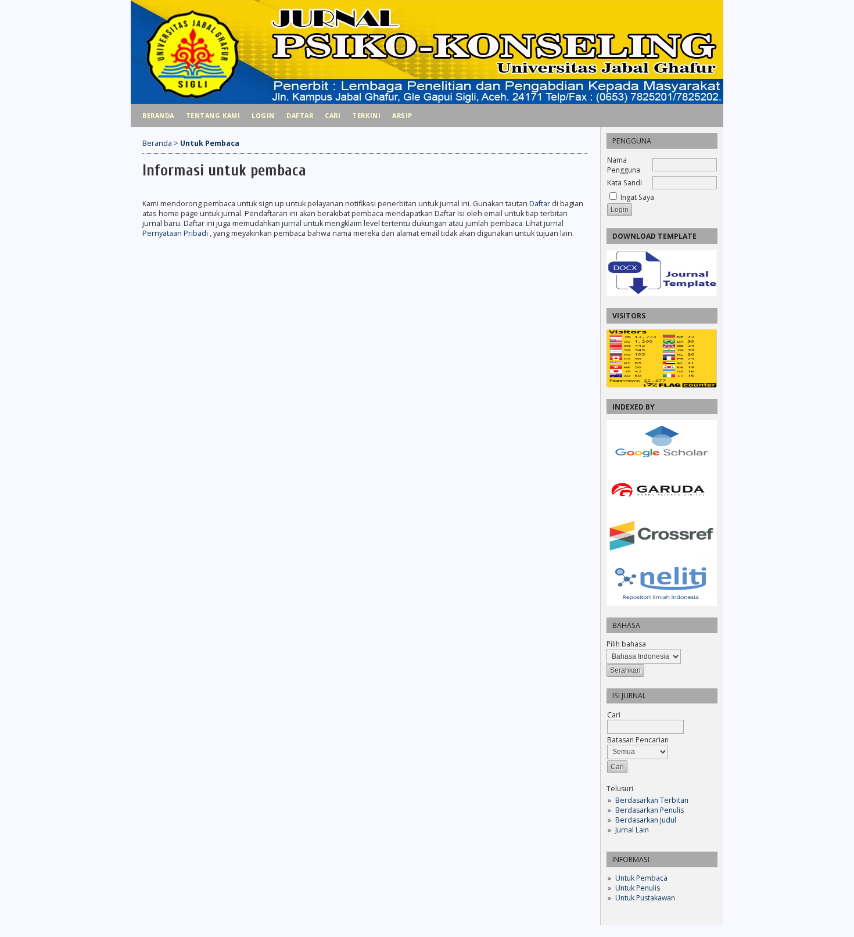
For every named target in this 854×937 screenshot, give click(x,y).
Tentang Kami (213, 115)
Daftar (299, 115)
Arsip (402, 115)
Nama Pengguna (623, 165)
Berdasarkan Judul (645, 820)
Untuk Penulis (637, 888)
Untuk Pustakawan (645, 898)
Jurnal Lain (632, 830)
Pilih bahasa (626, 644)
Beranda (158, 115)
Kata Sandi (624, 183)
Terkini (366, 115)
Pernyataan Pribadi (176, 233)
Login (263, 115)
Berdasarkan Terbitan (651, 800)
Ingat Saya (637, 197)
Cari (332, 115)
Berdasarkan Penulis (649, 810)
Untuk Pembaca (641, 878)
